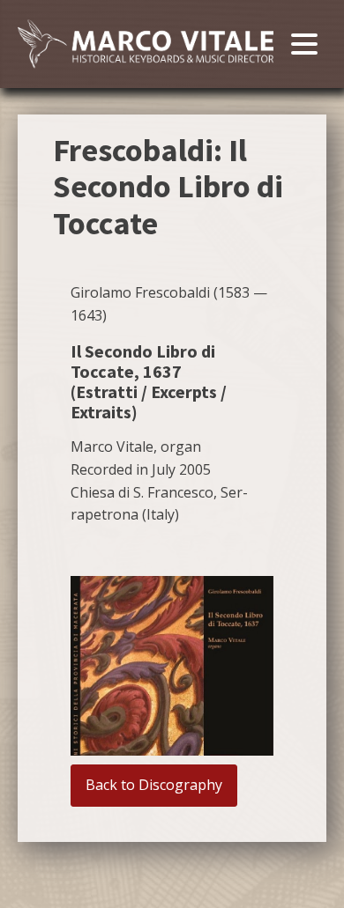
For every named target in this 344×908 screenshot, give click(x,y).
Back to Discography (154, 784)
